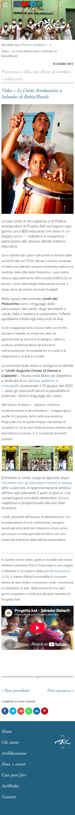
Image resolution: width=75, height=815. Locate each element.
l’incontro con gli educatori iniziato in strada (36, 482)
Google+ (20, 711)
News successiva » (60, 690)
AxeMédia (39, 45)
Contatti (8, 797)
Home (25, 45)
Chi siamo (10, 742)
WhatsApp (28, 711)
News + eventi (13, 764)
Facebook (5, 711)
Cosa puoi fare (13, 775)
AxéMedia (10, 786)
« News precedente (15, 690)
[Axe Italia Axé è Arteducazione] (49, 24)
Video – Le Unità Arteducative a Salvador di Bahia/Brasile (31, 93)
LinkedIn (36, 711)
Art (13, 753)
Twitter (12, 711)
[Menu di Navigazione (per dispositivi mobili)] (5, 5)
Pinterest (44, 711)
